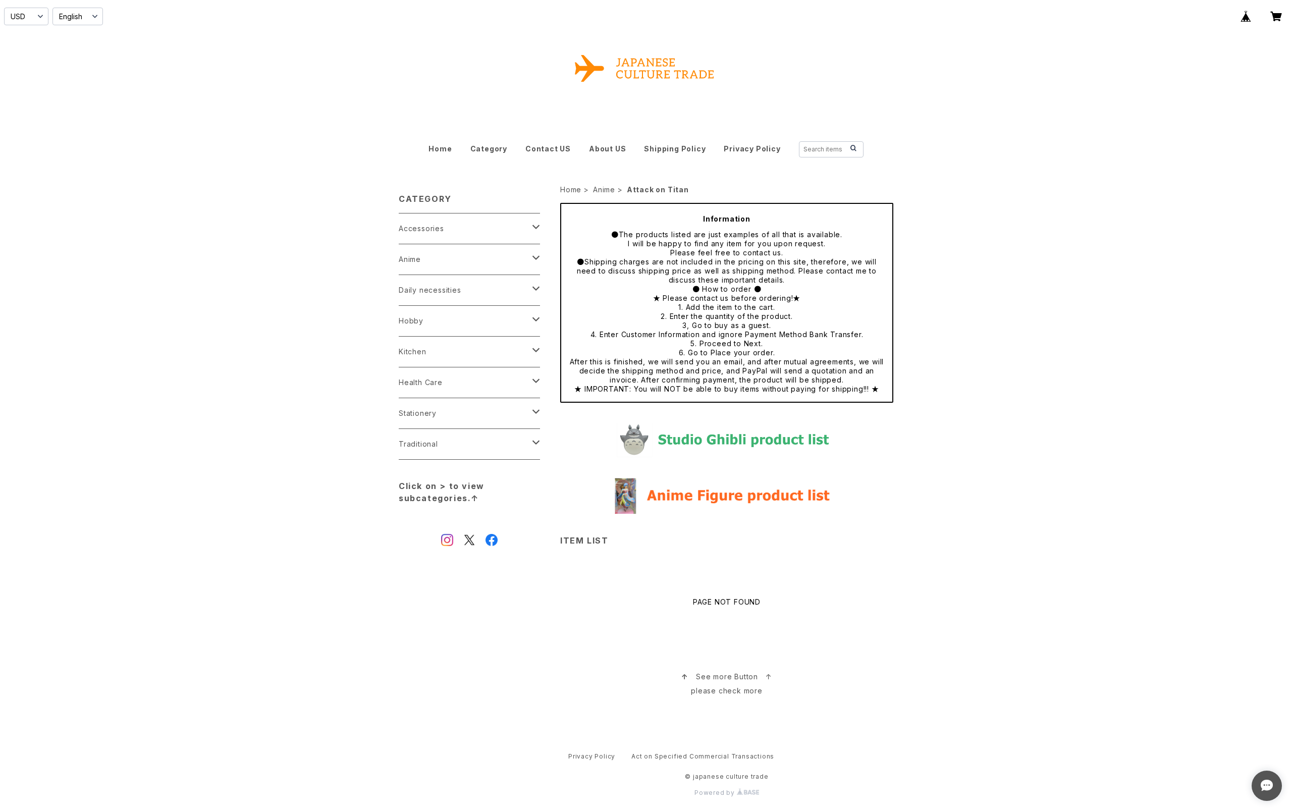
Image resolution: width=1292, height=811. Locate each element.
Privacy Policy (752, 148)
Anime (604, 189)
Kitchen (412, 351)
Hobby (411, 320)
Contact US (548, 148)
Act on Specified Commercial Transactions (702, 756)
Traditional (418, 444)
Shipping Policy (675, 148)
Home (440, 148)
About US (607, 148)
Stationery (418, 413)
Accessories (421, 228)
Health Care (421, 382)
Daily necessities (430, 290)
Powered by (715, 792)
